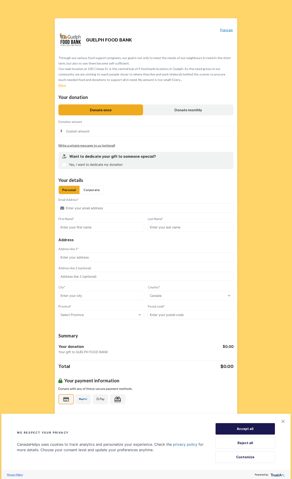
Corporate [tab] (91, 190)
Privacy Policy (15, 474)
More (62, 85)
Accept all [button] (245, 429)
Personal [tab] (69, 190)
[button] (283, 421)
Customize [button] (245, 457)
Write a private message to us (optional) (86, 145)
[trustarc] (277, 474)
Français (226, 30)
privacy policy (185, 444)
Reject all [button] (245, 443)
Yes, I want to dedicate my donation (96, 164)
